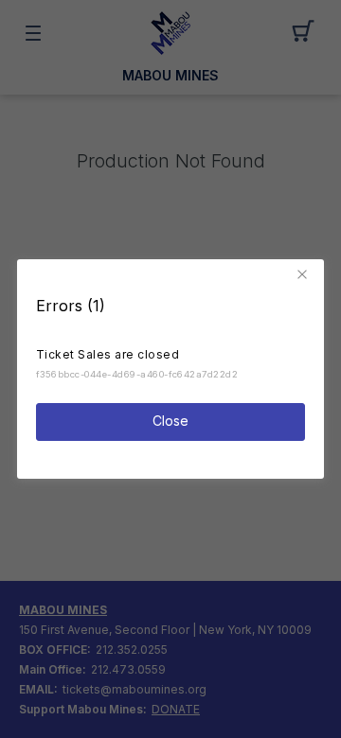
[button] (305, 274)
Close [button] (170, 421)
